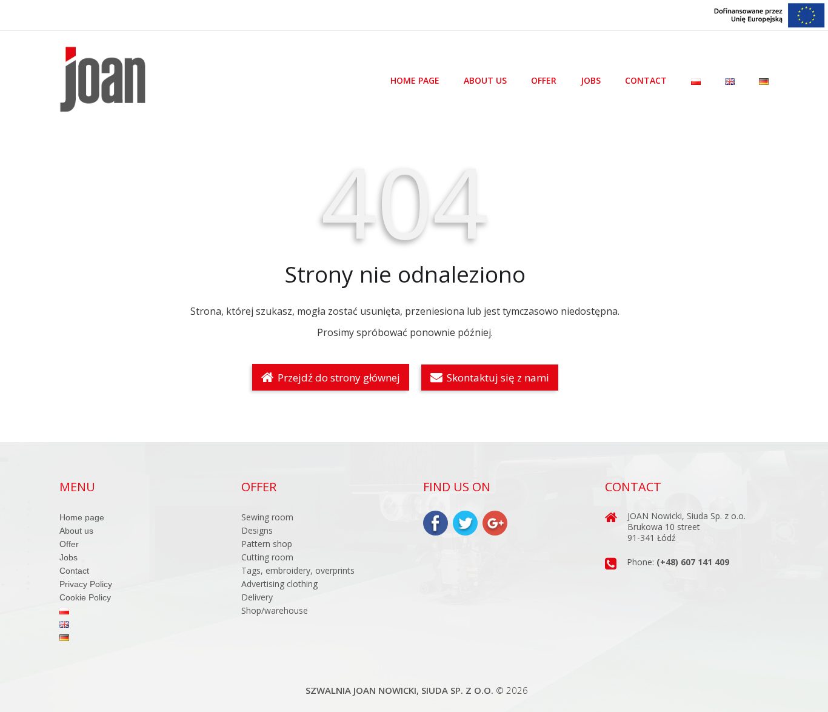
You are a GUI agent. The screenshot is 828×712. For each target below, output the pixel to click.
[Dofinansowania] (770, 14)
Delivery (257, 597)
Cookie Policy (85, 597)
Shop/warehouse (274, 610)
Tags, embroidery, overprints (298, 570)
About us (485, 80)
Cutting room (267, 557)
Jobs (591, 80)
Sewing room (267, 517)
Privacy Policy (85, 584)
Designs (257, 530)
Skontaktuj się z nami (496, 378)
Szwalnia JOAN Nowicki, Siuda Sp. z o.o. (399, 690)
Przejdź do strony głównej (337, 378)
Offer (543, 80)
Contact (646, 80)
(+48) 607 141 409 (692, 562)
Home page (414, 80)
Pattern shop (266, 543)
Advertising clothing (279, 583)
